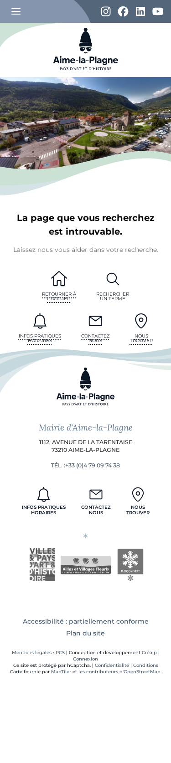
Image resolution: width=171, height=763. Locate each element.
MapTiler (61, 672)
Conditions (145, 665)
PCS (60, 652)
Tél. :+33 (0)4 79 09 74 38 (85, 465)
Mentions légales (32, 652)
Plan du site (85, 633)
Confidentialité (112, 665)
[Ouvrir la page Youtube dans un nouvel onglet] (157, 11)
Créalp (149, 652)
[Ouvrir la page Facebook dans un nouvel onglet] (123, 11)
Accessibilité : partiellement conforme (86, 621)
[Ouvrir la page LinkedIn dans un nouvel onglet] (140, 11)
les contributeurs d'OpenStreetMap (119, 672)
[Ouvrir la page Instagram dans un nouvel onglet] (105, 11)
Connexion (85, 659)
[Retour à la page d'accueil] (86, 75)
